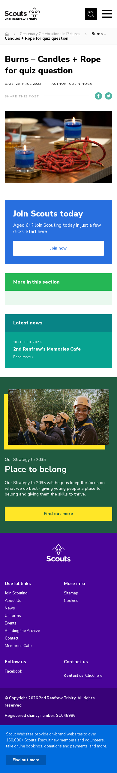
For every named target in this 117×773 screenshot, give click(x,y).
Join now (58, 248)
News (10, 608)
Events (10, 623)
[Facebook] (98, 96)
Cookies (71, 600)
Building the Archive (22, 630)
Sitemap (71, 593)
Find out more (58, 514)
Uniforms (13, 615)
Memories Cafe (18, 646)
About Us (13, 600)
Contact (11, 638)
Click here (93, 675)
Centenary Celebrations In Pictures (50, 34)
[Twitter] (108, 96)
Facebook (13, 671)
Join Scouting (16, 593)
